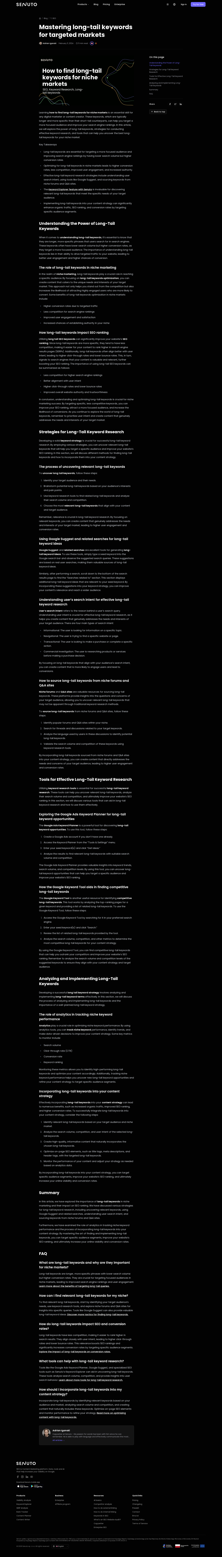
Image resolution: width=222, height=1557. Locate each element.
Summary (153, 89)
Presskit (135, 1508)
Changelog (137, 1504)
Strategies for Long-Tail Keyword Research (163, 70)
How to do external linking (105, 1508)
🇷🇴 (96, 43)
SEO (54, 18)
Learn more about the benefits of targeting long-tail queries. (74, 1286)
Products (82, 4)
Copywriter (99, 1523)
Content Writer (23, 1519)
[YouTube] (31, 1476)
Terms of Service (140, 1523)
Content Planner (23, 1515)
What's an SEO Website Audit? (107, 1519)
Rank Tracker (22, 1512)
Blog (96, 4)
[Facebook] (17, 1476)
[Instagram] (22, 1476)
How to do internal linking (105, 1512)
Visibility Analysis (23, 1500)
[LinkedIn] (27, 1476)
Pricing (106, 4)
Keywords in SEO (101, 1515)
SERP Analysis (22, 1508)
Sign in (184, 4)
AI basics (97, 1500)
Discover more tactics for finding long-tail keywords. (97, 1314)
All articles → (59, 1440)
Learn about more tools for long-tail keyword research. (91, 1380)
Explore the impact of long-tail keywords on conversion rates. (75, 1351)
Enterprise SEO (100, 1527)
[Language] (174, 4)
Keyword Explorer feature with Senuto (70, 189)
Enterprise (119, 4)
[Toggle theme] (167, 4)
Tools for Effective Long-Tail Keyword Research (166, 77)
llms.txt (135, 1515)
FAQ (151, 93)
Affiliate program (62, 1504)
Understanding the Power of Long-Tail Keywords (164, 64)
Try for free (198, 4)
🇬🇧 (92, 43)
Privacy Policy (138, 1519)
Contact (136, 1512)
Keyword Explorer (23, 1504)
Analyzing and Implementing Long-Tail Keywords (165, 84)
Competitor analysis (103, 1504)
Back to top (159, 111)
